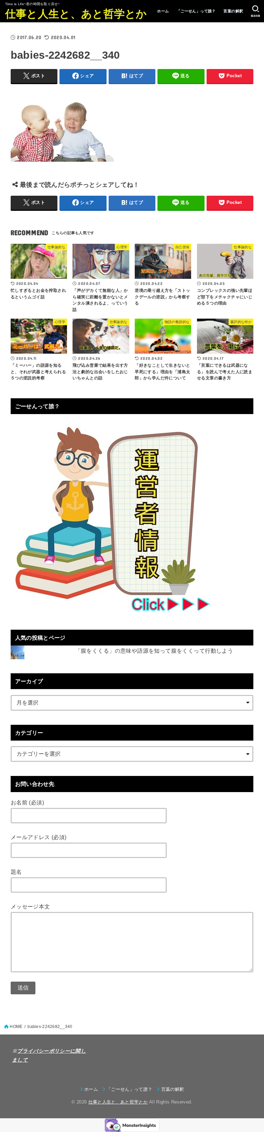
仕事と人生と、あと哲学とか (76, 14)
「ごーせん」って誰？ (196, 11)
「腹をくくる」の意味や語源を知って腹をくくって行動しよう (154, 651)
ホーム (163, 11)
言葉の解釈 (233, 11)
